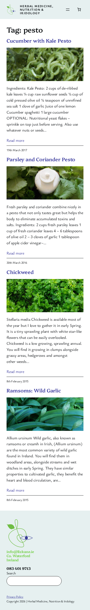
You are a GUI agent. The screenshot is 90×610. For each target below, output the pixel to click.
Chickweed (20, 272)
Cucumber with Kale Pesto (39, 40)
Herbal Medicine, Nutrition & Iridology (36, 9)
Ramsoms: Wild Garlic (34, 390)
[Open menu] (67, 9)
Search (11, 573)
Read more (15, 140)
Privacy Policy (15, 596)
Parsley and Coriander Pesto (41, 159)
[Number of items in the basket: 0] (79, 9)
